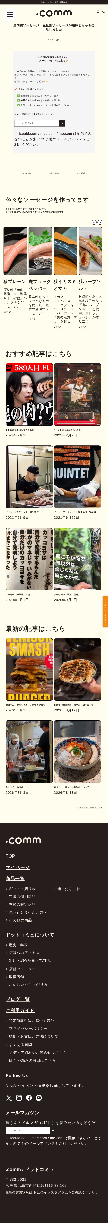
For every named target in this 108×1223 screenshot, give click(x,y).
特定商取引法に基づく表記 (31, 1020)
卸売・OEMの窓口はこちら (32, 1060)
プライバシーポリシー (28, 1028)
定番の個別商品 (22, 896)
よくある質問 (20, 1045)
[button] (98, 12)
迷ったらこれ (69, 889)
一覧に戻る (54, 173)
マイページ (18, 867)
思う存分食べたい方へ (28, 912)
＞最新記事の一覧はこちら (90, 807)
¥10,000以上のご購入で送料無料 (54, 2)
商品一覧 (15, 878)
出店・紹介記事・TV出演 (30, 960)
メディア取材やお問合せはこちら (38, 1052)
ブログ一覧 (18, 999)
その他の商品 (20, 920)
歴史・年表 (18, 945)
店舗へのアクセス (24, 953)
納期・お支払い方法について (34, 1036)
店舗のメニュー (22, 969)
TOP (10, 856)
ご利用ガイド (20, 1010)
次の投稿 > (82, 173)
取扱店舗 (16, 977)
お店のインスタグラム (50, 1192)
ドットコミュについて (30, 934)
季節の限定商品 (22, 904)
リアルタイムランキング (105, 611)
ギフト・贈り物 (22, 889)
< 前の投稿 (26, 173)
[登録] (62, 123)
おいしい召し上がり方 (28, 984)
